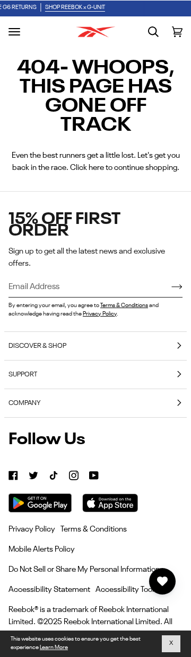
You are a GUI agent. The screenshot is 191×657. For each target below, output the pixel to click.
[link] (13, 475)
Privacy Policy (100, 314)
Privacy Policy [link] (31, 529)
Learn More (54, 648)
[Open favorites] (162, 581)
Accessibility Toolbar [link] (131, 589)
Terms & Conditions (124, 306)
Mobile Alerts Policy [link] (41, 549)
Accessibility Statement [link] (49, 589)
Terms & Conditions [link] (93, 529)
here (96, 168)
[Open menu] (14, 31)
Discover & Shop (37, 346)
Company (24, 403)
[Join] (168, 286)
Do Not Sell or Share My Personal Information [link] (84, 569)
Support (22, 374)
